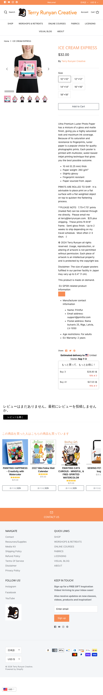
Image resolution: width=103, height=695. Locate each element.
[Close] (76, 327)
